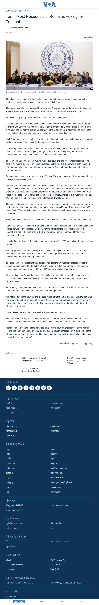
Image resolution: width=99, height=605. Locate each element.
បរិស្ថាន (53, 449)
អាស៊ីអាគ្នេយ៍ (10, 468)
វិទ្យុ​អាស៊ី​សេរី (55, 570)
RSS (52, 528)
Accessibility (55, 565)
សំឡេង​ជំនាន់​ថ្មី (56, 426)
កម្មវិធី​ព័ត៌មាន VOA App (14, 524)
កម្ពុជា (8, 449)
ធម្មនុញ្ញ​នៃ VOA (11, 547)
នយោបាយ (9, 473)
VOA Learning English (59, 506)
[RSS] (37, 387)
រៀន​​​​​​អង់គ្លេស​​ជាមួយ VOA (14, 510)
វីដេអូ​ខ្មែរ (9, 403)
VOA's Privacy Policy (59, 560)
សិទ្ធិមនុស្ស (9, 483)
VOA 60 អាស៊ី (56, 408)
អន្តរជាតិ (9, 454)
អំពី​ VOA (9, 542)
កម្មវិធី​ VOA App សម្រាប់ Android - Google (66, 583)
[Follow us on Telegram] (31, 387)
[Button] (88, 37)
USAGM (9, 560)
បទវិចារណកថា (56, 492)
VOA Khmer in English (18, 11)
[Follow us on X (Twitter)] (14, 387)
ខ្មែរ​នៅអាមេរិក (10, 464)
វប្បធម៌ (53, 459)
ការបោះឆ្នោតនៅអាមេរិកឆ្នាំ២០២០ (62, 483)
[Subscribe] (49, 387)
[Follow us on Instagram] (25, 387)
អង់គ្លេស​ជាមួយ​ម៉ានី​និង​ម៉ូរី (14, 506)
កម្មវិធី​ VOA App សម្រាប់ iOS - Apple (19, 583)
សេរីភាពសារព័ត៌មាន (57, 478)
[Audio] (62, 602)
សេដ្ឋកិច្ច (9, 478)
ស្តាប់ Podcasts (11, 528)
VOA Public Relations (14, 565)
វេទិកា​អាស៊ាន (55, 431)
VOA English (11, 570)
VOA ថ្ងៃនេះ (10, 413)
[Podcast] (43, 387)
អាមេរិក (8, 459)
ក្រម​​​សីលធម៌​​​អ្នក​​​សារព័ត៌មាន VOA (62, 542)
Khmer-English (57, 487)
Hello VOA (10, 436)
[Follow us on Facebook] (8, 387)
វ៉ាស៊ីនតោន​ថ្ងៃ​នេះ (11, 408)
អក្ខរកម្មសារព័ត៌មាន (57, 473)
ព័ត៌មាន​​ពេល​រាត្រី (11, 431)
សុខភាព (9, 487)
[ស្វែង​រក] (82, 602)
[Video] (41, 602)
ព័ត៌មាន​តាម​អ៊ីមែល (57, 524)
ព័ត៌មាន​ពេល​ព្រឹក (11, 426)
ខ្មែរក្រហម (54, 464)
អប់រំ (7, 492)
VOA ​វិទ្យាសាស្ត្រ (56, 403)
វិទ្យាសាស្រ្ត (54, 454)
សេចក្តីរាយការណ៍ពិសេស (59, 468)
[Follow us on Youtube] (20, 387)
